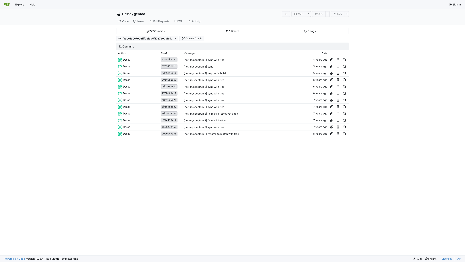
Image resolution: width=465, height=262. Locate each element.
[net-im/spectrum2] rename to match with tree (211, 133)
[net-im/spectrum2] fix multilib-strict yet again (211, 113)
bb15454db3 (169, 106)
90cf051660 (169, 79)
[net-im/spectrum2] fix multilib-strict (205, 120)
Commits (157, 31)
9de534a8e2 (169, 86)
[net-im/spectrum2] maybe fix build (205, 73)
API (459, 258)
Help (32, 4)
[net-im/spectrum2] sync (198, 66)
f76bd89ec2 (169, 93)
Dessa (126, 14)
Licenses (447, 258)
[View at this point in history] (344, 59)
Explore (19, 4)
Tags (312, 31)
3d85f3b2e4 (169, 73)
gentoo (139, 14)
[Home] (7, 4)
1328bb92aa (169, 59)
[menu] (417, 258)
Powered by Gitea (14, 258)
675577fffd (169, 66)
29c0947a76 (169, 133)
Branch (234, 31)
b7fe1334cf (169, 120)
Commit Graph (193, 38)
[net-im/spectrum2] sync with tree (204, 59)
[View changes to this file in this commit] (338, 59)
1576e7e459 (169, 127)
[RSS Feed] (286, 14)
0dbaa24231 (169, 113)
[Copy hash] (332, 59)
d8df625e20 (169, 100)
